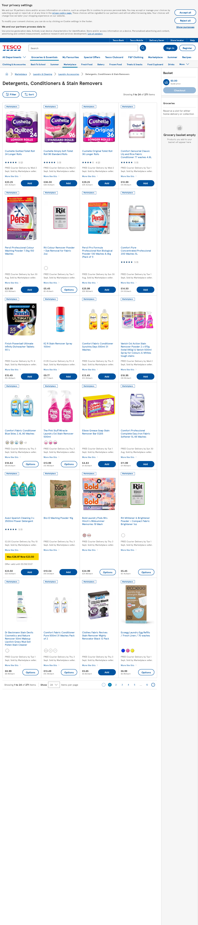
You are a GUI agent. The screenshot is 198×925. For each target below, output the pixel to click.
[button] (118, 40)
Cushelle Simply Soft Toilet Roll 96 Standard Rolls (58, 152)
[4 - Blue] (16, 442)
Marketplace (21, 74)
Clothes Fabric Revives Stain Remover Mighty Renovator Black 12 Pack (95, 635)
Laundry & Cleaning (42, 74)
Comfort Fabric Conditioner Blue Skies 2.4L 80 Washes (20, 432)
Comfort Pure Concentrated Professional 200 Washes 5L (136, 250)
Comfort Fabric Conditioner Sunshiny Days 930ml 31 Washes (97, 346)
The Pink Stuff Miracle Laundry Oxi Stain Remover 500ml (58, 433)
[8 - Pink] (55, 442)
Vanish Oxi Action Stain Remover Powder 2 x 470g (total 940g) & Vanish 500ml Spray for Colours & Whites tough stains (136, 350)
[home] (6, 74)
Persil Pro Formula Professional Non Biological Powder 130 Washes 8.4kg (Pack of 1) (97, 252)
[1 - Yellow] (12, 442)
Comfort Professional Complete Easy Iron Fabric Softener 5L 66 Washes (135, 433)
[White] (46, 268)
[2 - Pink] (46, 442)
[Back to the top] (100, 697)
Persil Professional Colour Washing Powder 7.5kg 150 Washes (19, 250)
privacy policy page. (62, 12)
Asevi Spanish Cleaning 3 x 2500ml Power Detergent (19, 519)
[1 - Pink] (21, 442)
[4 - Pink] (50, 442)
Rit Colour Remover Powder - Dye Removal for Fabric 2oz (59, 250)
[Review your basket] (166, 82)
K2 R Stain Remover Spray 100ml (58, 345)
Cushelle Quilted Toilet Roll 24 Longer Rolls (20, 152)
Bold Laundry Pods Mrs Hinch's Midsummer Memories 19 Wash (95, 521)
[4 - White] (46, 650)
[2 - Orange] (84, 535)
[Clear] (7, 650)
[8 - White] (55, 650)
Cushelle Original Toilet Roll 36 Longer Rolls (97, 152)
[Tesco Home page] (11, 48)
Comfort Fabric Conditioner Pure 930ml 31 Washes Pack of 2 (59, 635)
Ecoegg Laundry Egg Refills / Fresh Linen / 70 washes (135, 634)
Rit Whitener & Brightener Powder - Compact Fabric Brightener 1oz (135, 521)
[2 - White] (50, 650)
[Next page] (153, 685)
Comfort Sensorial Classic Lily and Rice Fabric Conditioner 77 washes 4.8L (136, 154)
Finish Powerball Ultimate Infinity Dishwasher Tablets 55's (19, 346)
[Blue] (123, 650)
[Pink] (127, 650)
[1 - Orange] (89, 535)
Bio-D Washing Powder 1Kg (58, 518)
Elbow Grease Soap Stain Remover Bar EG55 (96, 432)
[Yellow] (132, 650)
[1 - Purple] (7, 442)
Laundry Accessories (68, 74)
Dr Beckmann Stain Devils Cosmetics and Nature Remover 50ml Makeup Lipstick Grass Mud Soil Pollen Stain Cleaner (19, 638)
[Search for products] (143, 48)
